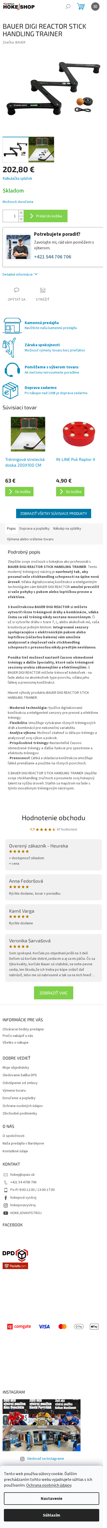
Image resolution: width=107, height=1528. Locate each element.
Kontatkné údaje (15, 1151)
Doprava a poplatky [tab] (34, 528)
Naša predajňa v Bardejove (23, 1143)
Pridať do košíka (49, 216)
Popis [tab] (11, 528)
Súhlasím (51, 1515)
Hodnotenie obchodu (53, 817)
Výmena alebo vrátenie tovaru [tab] (30, 539)
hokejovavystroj (23, 1205)
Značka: (14, 42)
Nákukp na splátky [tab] (67, 528)
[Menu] (95, 6)
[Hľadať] (68, 6)
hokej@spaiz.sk (22, 1174)
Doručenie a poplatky (19, 1098)
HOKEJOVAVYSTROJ (26, 1213)
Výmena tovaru (14, 1090)
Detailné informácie (18, 274)
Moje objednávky (16, 1067)
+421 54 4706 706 (23, 1182)
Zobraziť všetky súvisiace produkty (53, 513)
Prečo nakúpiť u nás (18, 1035)
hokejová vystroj (23, 1197)
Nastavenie (51, 1498)
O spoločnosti (13, 1136)
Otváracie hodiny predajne (23, 1029)
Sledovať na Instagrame (45, 1458)
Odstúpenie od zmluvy (20, 1083)
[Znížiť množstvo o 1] (21, 219)
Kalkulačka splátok (17, 178)
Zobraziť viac (53, 992)
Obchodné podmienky (20, 1113)
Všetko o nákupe (16, 1042)
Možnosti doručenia (18, 202)
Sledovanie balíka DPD (20, 1075)
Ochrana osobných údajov (48, 1485)
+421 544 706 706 (52, 257)
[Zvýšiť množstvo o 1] (21, 213)
